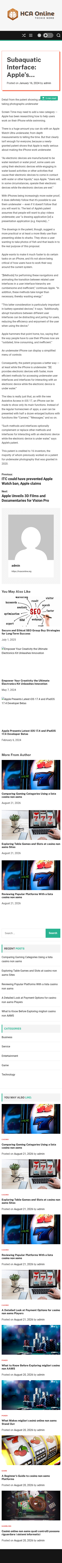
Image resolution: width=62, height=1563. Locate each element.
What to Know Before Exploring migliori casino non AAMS (31, 1367)
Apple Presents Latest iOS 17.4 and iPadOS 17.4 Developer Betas (29, 732)
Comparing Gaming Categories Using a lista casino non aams (29, 795)
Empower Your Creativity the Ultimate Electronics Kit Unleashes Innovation (25, 682)
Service (6, 1046)
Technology (8, 1074)
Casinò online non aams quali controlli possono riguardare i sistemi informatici (31, 1533)
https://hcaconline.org (21, 571)
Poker (5, 1360)
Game (5, 1065)
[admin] (31, 537)
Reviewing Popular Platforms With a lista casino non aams (27, 896)
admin (47, 83)
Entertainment (10, 1055)
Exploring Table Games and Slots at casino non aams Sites (31, 845)
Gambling (6, 1526)
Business (7, 1037)
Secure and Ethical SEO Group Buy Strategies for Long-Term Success (31, 632)
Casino (5, 1139)
